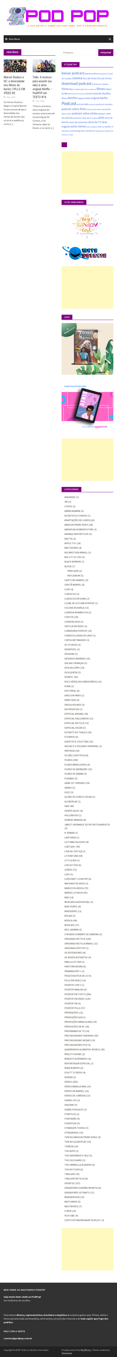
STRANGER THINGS (74, 1127)
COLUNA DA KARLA (74, 607)
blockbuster (102, 74)
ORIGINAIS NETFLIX (74, 938)
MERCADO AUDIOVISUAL (77, 901)
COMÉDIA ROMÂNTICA (76, 612)
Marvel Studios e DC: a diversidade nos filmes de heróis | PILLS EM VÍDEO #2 (14, 85)
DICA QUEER (70, 672)
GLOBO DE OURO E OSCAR (78, 796)
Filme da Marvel (90, 89)
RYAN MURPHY (72, 1067)
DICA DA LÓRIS (72, 667)
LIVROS (68, 869)
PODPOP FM (70, 1003)
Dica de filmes (104, 78)
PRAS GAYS (73, 570)
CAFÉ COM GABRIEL (74, 580)
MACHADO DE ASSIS (74, 883)
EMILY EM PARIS (72, 695)
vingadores (99, 131)
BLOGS (68, 566)
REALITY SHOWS (73, 1054)
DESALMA (69, 653)
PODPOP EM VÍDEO (74, 998)
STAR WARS (70, 1118)
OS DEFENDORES (73, 952)
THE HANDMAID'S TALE (76, 1155)
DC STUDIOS (70, 644)
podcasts (92, 104)
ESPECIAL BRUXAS (73, 713)
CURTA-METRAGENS (75, 640)
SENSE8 (68, 1077)
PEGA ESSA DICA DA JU (76, 975)
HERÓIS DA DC (71, 810)
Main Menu (14, 39)
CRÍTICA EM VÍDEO (74, 626)
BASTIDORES (71, 547)
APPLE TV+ (70, 543)
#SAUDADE (70, 497)
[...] (11, 123)
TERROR (69, 1146)
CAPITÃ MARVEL (72, 584)
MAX (66, 897)
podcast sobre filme (74, 109)
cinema (77, 78)
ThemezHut (67, 1353)
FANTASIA (69, 750)
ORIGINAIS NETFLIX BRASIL (78, 943)
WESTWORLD (71, 1206)
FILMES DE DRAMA (73, 773)
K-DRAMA (69, 832)
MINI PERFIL (71, 906)
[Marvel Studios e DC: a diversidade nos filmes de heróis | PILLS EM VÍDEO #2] (15, 65)
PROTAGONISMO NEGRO (77, 1040)
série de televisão (78, 122)
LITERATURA (71, 855)
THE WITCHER (72, 1169)
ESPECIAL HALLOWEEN (76, 718)
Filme (65, 89)
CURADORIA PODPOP (75, 630)
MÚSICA (68, 920)
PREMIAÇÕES (71, 1012)
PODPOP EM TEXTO (74, 994)
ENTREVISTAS (71, 709)
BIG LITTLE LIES (72, 557)
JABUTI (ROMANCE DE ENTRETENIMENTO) (87, 824)
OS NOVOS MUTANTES (76, 957)
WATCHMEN (70, 1201)
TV (112, 126)
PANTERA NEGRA (73, 966)
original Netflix (99, 98)
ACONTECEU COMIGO (75, 515)
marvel (88, 93)
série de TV (94, 122)
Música (64, 98)
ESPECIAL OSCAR (73, 727)
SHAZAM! (69, 1104)
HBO (66, 806)
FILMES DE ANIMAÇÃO (75, 769)
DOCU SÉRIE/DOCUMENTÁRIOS (80, 681)
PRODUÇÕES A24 (73, 1017)
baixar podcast (73, 73)
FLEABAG (69, 778)
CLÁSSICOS (70, 593)
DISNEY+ (68, 676)
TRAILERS (69, 1174)
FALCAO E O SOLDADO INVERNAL (81, 746)
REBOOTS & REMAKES (75, 1058)
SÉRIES (68, 1081)
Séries (82, 126)
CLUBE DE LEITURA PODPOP (79, 603)
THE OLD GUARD (73, 1160)
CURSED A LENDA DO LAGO (78, 635)
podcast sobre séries (84, 113)
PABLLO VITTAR (72, 961)
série (101, 117)
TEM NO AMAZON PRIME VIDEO (80, 1137)
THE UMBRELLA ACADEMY (77, 1164)
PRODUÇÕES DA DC (74, 1026)
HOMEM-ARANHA (73, 819)
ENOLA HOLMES (72, 704)
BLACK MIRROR (72, 561)
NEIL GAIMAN (71, 929)
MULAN (68, 915)
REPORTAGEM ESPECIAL (77, 1063)
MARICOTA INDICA (74, 888)
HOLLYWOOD (71, 815)
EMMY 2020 (70, 699)
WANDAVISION (72, 1197)
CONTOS (69, 616)
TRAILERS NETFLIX (74, 1178)
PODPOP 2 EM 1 (72, 984)
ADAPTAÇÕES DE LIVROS (77, 520)
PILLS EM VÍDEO (72, 980)
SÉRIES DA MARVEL (74, 1091)
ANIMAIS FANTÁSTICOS (76, 533)
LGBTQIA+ (69, 846)
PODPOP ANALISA (73, 989)
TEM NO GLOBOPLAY (75, 1141)
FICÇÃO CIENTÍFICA (74, 755)
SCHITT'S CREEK (73, 1072)
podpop (95, 118)
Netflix (72, 98)
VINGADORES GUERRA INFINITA (81, 1187)
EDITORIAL (70, 690)
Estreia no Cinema (100, 84)
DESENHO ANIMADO (75, 658)
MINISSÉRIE (70, 911)
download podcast (76, 83)
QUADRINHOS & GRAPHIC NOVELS (82, 1049)
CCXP (67, 589)
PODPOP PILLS (72, 1008)
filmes (101, 89)
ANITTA (68, 538)
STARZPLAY (70, 1123)
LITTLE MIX (70, 860)
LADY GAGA (70, 837)
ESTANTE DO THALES (75, 732)
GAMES (68, 787)
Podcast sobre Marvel (95, 109)
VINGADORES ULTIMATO (77, 1192)
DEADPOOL (70, 649)
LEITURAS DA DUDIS (74, 842)
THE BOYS (69, 1150)
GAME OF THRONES (74, 782)
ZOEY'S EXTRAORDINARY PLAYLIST (82, 1220)
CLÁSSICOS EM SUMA (75, 598)
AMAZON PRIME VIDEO (76, 524)
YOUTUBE (69, 1215)
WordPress (86, 1350)
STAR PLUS (70, 1114)
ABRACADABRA (72, 510)
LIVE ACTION (71, 865)
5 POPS (68, 506)
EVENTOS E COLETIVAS (76, 741)
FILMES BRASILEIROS (75, 764)
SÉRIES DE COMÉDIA (75, 1095)
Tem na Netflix (104, 126)
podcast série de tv (83, 117)
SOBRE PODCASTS (73, 1109)
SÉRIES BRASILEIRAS (75, 1086)
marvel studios (102, 93)
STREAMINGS (71, 1132)
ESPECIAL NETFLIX (74, 723)
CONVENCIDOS (72, 621)
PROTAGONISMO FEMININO (79, 1035)
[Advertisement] (87, 172)
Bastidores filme (91, 73)
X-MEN (71, 135)
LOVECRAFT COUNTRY (76, 878)
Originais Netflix (83, 98)
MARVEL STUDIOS (73, 892)
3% (66, 501)
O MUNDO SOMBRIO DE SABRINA (81, 934)
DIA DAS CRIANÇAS (74, 663)
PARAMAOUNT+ (72, 971)
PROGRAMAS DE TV (74, 1031)
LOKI (67, 874)
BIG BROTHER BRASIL (76, 552)
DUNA (67, 686)
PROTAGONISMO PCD (75, 1044)
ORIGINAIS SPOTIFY (74, 948)
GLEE (67, 792)
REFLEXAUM (73, 575)
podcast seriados (104, 104)
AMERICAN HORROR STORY (78, 529)
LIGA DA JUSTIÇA (73, 851)
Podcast (69, 103)
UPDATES (69, 1183)
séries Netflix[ (92, 127)
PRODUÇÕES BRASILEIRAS (78, 1021)
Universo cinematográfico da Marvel (78, 130)
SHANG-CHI (70, 1100)
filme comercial (76, 89)
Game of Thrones (78, 94)
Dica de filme (90, 78)
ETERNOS (69, 736)
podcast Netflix (83, 104)
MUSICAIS (69, 925)
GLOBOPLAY (70, 801)
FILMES (68, 759)
